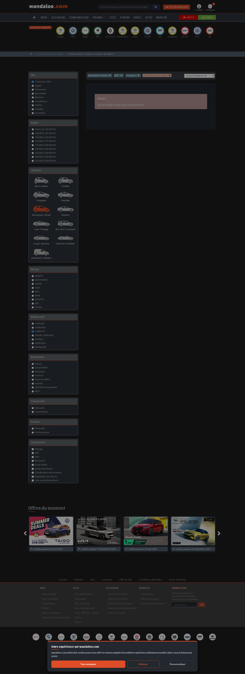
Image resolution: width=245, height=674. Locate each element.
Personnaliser (177, 664)
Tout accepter (88, 664)
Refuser (143, 664)
